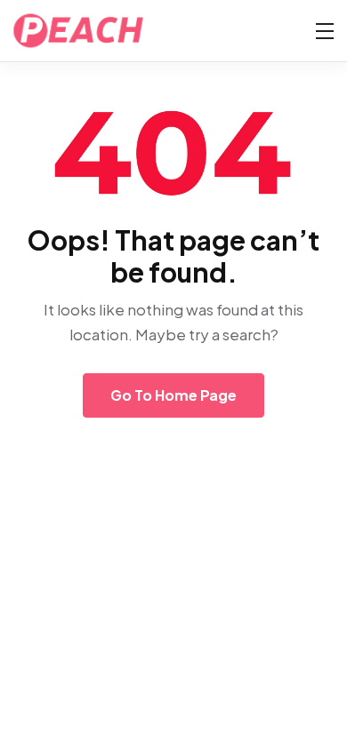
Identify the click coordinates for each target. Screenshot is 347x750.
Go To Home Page (173, 395)
